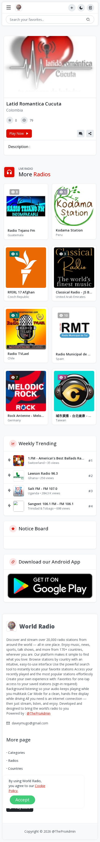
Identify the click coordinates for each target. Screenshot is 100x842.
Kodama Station (69, 230)
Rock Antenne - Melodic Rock (26, 415)
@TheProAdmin (38, 713)
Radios (13, 760)
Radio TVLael (18, 353)
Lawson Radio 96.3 (43, 473)
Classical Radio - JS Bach (74, 292)
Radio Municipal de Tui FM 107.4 (74, 354)
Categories (16, 752)
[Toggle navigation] (8, 8)
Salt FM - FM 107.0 (42, 488)
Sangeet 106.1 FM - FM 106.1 (50, 504)
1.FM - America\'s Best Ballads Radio (56, 458)
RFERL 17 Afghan (21, 292)
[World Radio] (19, 7)
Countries (15, 768)
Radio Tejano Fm (21, 230)
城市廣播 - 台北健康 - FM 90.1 (74, 415)
